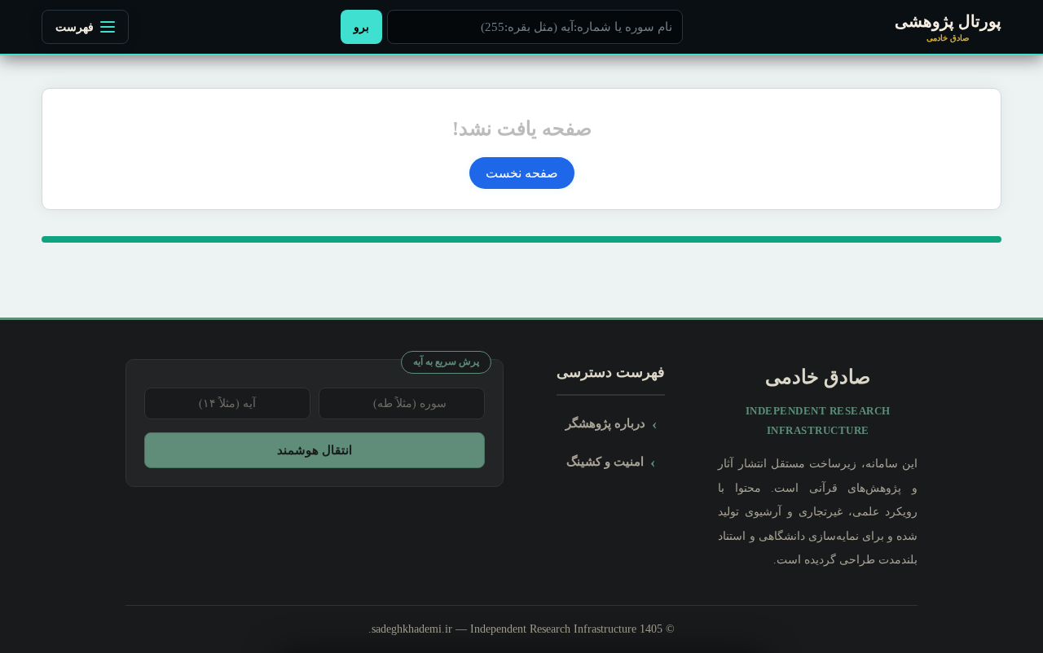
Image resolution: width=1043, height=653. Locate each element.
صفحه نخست (522, 173)
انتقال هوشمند (314, 450)
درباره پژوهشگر (605, 423)
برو (361, 26)
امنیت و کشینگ (605, 461)
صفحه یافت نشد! (522, 128)
